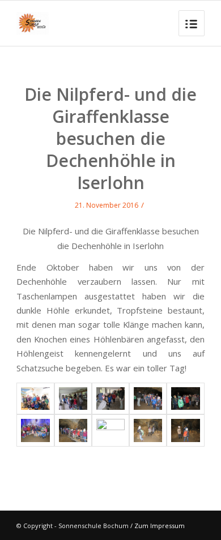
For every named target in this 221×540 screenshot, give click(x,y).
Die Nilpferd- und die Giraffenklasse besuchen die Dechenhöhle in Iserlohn (110, 138)
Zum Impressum (159, 525)
